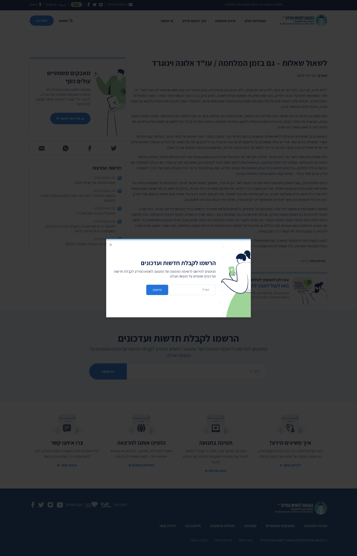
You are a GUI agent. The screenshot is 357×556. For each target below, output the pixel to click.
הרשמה (157, 290)
